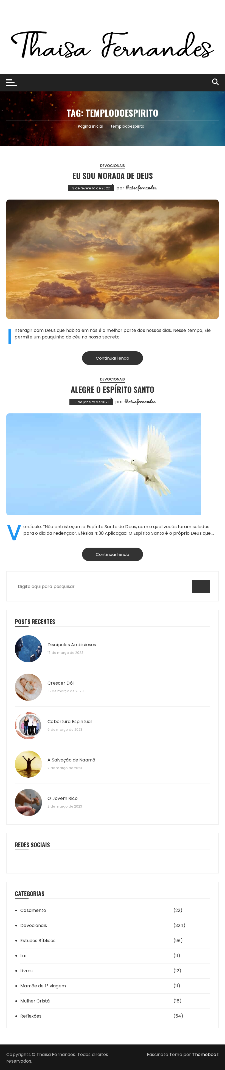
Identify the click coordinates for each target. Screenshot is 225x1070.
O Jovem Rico (62, 799)
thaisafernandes (141, 187)
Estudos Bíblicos (37, 940)
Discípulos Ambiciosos (71, 645)
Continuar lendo (112, 358)
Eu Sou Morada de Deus (112, 175)
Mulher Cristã (35, 1001)
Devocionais (112, 165)
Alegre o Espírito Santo (112, 389)
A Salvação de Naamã (71, 760)
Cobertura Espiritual (69, 722)
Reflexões (30, 1016)
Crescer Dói (60, 683)
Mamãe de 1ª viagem (43, 986)
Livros (26, 971)
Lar (23, 956)
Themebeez (205, 1054)
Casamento (33, 910)
